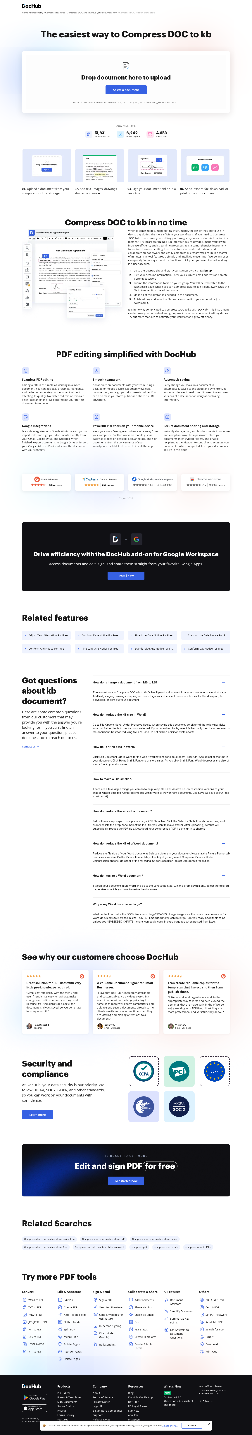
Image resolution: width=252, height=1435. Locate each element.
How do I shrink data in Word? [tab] (114, 747)
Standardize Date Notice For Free (208, 635)
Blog (131, 1393)
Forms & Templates (69, 1397)
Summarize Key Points (179, 1320)
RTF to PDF (34, 1351)
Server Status (65, 1406)
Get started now (126, 1181)
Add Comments (144, 1300)
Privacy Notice (101, 1402)
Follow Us (208, 1401)
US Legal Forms (137, 1406)
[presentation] (126, 82)
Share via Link (143, 1307)
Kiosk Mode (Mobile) (106, 1335)
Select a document (126, 90)
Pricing (61, 1410)
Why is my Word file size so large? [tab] (117, 904)
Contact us (29, 746)
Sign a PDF (105, 1300)
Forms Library (65, 1415)
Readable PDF (214, 1322)
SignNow (133, 1410)
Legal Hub (99, 1406)
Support (98, 1415)
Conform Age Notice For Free (46, 648)
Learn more (37, 1115)
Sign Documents (67, 1402)
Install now (126, 576)
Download (212, 1344)
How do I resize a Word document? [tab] (118, 875)
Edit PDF (69, 1300)
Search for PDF (215, 1329)
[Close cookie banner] (209, 1424)
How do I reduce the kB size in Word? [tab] (119, 714)
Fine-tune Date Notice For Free (153, 635)
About (96, 1393)
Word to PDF (36, 1300)
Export (209, 1337)
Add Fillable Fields (75, 1314)
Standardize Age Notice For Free (155, 648)
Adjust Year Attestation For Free (48, 635)
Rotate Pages (72, 1344)
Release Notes (101, 1419)
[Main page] (31, 6)
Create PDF (70, 1307)
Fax (137, 1322)
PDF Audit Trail (215, 1300)
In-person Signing (110, 1326)
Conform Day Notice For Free (205, 648)
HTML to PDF (36, 1344)
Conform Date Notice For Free (100, 635)
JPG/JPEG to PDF (37, 1322)
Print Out (211, 1351)
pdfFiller (133, 1402)
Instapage (134, 1419)
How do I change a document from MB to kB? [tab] (125, 682)
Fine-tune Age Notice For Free (100, 648)
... (169, 1425)
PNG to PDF (35, 1314)
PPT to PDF (34, 1329)
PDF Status (141, 1329)
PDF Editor (63, 1393)
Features (62, 1419)
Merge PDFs (71, 1337)
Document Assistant (176, 1302)
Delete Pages (72, 1359)
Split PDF (69, 1329)
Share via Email (144, 1314)
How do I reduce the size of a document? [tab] (122, 811)
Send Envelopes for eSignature (111, 1316)
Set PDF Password (216, 1314)
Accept (192, 1425)
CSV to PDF (35, 1337)
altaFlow (133, 1415)
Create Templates (145, 1337)
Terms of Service (103, 1397)
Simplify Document (182, 1311)
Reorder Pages (73, 1351)
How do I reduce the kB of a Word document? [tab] (125, 843)
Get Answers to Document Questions (179, 1333)
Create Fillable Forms (143, 1346)
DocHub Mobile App (140, 1397)
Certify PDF (212, 1307)
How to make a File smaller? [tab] (112, 779)
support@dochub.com (210, 1386)
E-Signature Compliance (107, 1410)
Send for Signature (110, 1307)
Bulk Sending (107, 1344)
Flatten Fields (72, 1322)
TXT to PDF (34, 1307)
